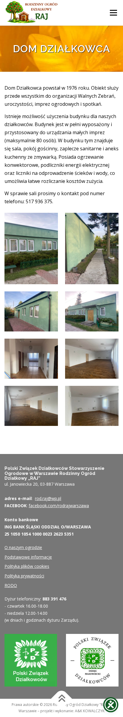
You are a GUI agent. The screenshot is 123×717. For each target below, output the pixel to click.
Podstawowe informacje (28, 557)
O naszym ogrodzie (23, 547)
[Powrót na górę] (61, 699)
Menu (113, 12)
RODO (10, 585)
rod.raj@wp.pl (48, 498)
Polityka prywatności (24, 576)
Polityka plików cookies (26, 566)
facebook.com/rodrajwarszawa (59, 505)
